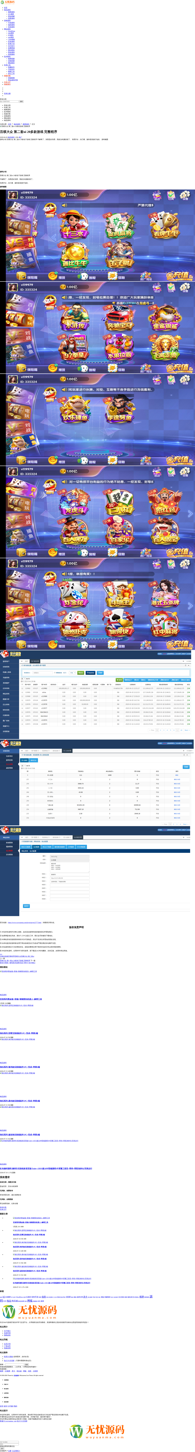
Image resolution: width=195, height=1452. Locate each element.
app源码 (11, 37)
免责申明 (7, 1333)
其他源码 (11, 54)
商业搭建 (11, 16)
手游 (94, 1297)
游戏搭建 (11, 61)
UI (11, 1297)
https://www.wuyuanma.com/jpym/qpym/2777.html (24, 922)
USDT (14, 1297)
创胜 (44, 1297)
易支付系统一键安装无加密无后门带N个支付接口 (17, 963)
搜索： (2, 1364)
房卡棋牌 (90, 1297)
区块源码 (11, 41)
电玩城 (15, 1301)
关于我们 (7, 1331)
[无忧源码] (7, 4)
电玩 (9, 1301)
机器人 (137, 1297)
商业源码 (11, 52)
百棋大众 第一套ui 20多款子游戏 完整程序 (15, 960)
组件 (26, 1301)
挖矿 (99, 1297)
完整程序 (11, 956)
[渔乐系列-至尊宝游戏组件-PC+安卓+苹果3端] (16, 1005)
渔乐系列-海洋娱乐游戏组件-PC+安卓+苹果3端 (20, 1067)
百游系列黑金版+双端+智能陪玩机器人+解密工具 (21, 999)
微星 (75, 1297)
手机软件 (11, 69)
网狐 (30, 1300)
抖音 (96, 1297)
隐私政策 (7, 1335)
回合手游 (62, 1297)
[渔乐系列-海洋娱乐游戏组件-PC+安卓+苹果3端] (17, 1039)
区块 (47, 1297)
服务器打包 (131, 1297)
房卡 (85, 1297)
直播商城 (11, 48)
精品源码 (7, 10)
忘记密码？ (16, 1451)
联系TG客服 (8, 1356)
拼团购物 (11, 78)
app (1, 1297)
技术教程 (7, 56)
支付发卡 (11, 46)
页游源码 (11, 27)
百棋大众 (18, 956)
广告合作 (7, 1346)
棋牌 (141, 1296)
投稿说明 (7, 1348)
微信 (72, 1297)
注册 (9, 1451)
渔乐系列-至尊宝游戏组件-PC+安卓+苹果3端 (19, 1033)
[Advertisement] (76, 155)
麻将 (42, 1301)
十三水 (55, 1297)
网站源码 (7, 29)
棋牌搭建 (11, 59)
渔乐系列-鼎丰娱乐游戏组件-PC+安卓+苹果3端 (20, 1101)
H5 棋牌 (11, 14)
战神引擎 (80, 1297)
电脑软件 (11, 67)
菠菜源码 (11, 18)
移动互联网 (21, 1301)
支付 (112, 1297)
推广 (20, 137)
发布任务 (3, 1207)
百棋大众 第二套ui (27, 956)
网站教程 (11, 63)
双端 (58, 1297)
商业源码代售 (13, 80)
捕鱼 (102, 1297)
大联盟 (68, 1297)
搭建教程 (107, 1297)
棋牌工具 (11, 71)
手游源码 (11, 22)
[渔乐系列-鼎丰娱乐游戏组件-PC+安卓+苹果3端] (17, 1073)
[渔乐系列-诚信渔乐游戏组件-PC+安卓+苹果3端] (17, 1107)
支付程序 (116, 1297)
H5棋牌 (8, 1297)
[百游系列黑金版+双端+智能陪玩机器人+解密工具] (18, 971)
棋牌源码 (11, 12)
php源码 (11, 33)
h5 (4, 1297)
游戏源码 (7, 20)
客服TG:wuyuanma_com (8, 1421)
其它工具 (11, 73)
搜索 (21, 101)
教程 (126, 1297)
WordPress (11, 31)
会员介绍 (7, 1344)
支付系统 (121, 1297)
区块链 (51, 1297)
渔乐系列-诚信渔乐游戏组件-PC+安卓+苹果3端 (20, 1135)
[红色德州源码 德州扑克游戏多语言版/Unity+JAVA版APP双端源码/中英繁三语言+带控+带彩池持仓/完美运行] (39, 1141)
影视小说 (11, 44)
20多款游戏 (4, 956)
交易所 (28, 1297)
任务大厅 (3, 1209)
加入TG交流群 (9, 1360)
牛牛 (4, 1301)
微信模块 (11, 50)
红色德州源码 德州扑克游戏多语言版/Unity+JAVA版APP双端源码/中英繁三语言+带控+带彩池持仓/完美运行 (46, 1168)
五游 (24, 1297)
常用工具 (7, 65)
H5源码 (10, 35)
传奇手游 (34, 1297)
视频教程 (35, 1301)
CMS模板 (11, 39)
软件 (39, 1301)
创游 (40, 1297)
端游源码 (11, 25)
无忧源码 (16, 1375)
